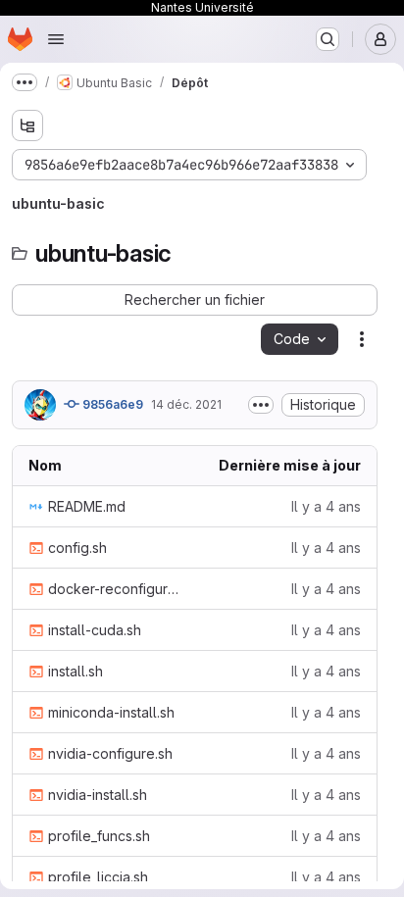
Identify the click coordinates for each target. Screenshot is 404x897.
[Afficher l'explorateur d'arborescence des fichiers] (27, 125)
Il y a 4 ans (326, 506)
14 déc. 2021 (186, 404)
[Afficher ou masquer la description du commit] (261, 405)
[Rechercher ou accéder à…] (327, 39)
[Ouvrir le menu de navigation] (56, 39)
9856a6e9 (111, 404)
